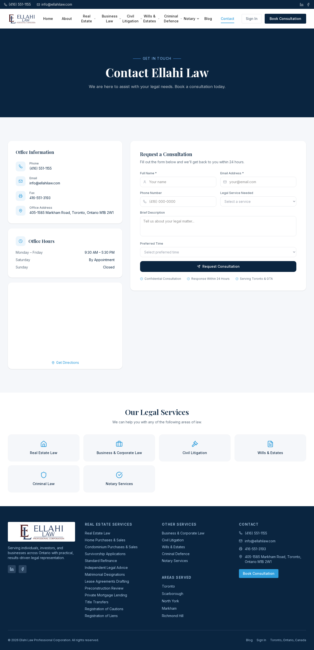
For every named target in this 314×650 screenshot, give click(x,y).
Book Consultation (285, 18)
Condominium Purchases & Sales (111, 547)
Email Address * (232, 173)
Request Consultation (221, 266)
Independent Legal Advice (106, 567)
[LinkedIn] (301, 4)
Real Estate (86, 18)
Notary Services (175, 561)
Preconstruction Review (104, 588)
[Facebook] (308, 4)
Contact (227, 18)
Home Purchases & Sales (105, 540)
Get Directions (67, 362)
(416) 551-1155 (256, 533)
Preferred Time (151, 243)
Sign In (252, 18)
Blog (208, 18)
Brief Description (152, 212)
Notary (189, 18)
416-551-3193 (255, 549)
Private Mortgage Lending (106, 595)
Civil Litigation (130, 18)
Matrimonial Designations (105, 574)
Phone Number (151, 193)
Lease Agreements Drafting (107, 581)
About (67, 18)
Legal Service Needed (236, 193)
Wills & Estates (149, 18)
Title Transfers (96, 602)
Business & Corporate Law (183, 533)
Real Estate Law (97, 533)
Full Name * (148, 173)
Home (48, 18)
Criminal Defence (171, 18)
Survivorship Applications (105, 554)
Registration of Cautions (104, 609)
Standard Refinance (101, 561)
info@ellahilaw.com (260, 541)
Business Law (110, 18)
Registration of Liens (101, 616)
